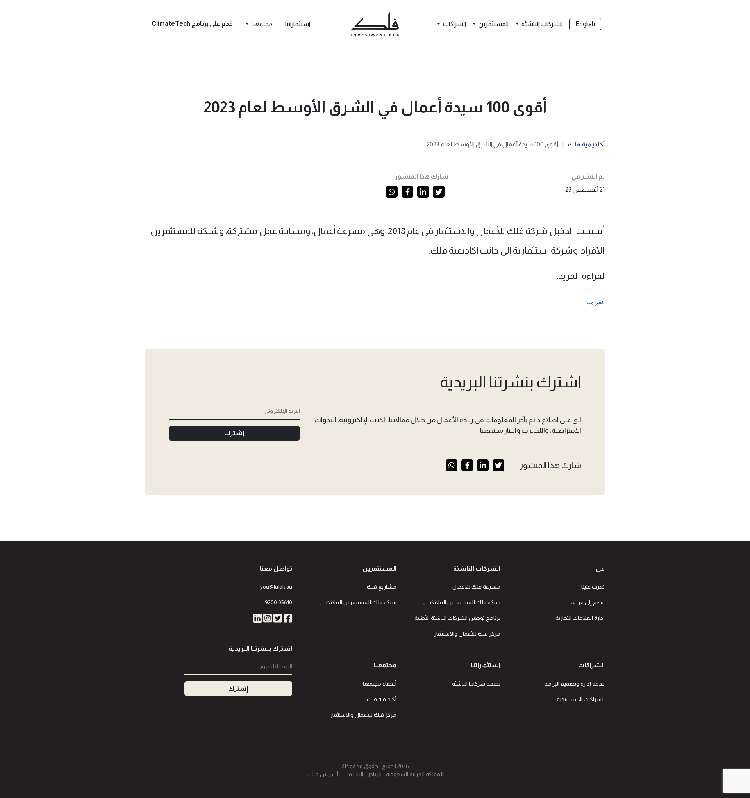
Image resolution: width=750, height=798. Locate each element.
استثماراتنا (297, 24)
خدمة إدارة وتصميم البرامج (574, 683)
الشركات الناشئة (541, 24)
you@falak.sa (276, 587)
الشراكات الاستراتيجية (581, 699)
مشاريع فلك (381, 587)
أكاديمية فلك (586, 144)
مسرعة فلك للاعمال (476, 587)
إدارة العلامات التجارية (580, 618)
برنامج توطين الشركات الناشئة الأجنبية (457, 618)
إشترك (234, 433)
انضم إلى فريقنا (587, 602)
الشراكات (454, 24)
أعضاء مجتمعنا (379, 683)
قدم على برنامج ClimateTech (192, 23)
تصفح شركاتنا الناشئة (476, 683)
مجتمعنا (261, 24)
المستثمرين (493, 24)
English (585, 24)
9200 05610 (278, 602)
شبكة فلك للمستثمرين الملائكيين (461, 602)
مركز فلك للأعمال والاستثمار (467, 633)
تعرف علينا (593, 587)
